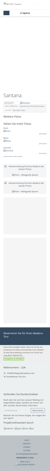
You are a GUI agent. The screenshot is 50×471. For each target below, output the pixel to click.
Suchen (26, 450)
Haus (26, 440)
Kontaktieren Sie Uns (16, 376)
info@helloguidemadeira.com (20, 373)
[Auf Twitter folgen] (37, 4)
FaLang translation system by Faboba (12, 156)
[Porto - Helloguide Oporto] (25, 174)
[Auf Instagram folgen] (41, 4)
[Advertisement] (25, 62)
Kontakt (27, 443)
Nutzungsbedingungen (27, 454)
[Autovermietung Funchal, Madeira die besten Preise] (25, 167)
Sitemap (26, 447)
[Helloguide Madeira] (25, 13)
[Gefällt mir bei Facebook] (31, 4)
